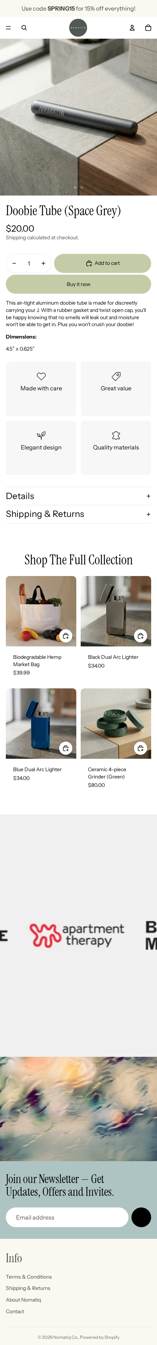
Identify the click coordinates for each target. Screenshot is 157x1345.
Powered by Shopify (99, 1337)
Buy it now (79, 284)
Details (20, 496)
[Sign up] (141, 1217)
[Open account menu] (132, 28)
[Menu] (8, 27)
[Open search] (24, 28)
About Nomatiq (23, 1299)
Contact (15, 1311)
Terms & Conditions (29, 1277)
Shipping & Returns (45, 514)
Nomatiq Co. (65, 1337)
